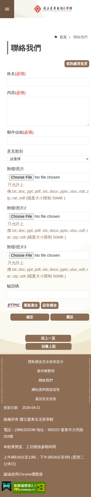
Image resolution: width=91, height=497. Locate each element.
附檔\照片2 (16, 208)
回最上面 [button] (49, 346)
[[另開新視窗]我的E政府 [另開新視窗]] (6, 487)
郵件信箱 (20, 132)
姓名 (16, 73)
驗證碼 (13, 286)
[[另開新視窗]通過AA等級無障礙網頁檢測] (29, 487)
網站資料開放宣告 (46, 389)
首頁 (63, 37)
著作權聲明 (46, 371)
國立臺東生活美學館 (53, 9)
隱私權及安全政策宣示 (45, 362)
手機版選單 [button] (7, 9)
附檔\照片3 (16, 247)
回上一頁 (48, 338)
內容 (16, 93)
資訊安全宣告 (45, 399)
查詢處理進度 (76, 63)
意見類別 (15, 151)
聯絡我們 (80, 37)
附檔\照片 (15, 169)
